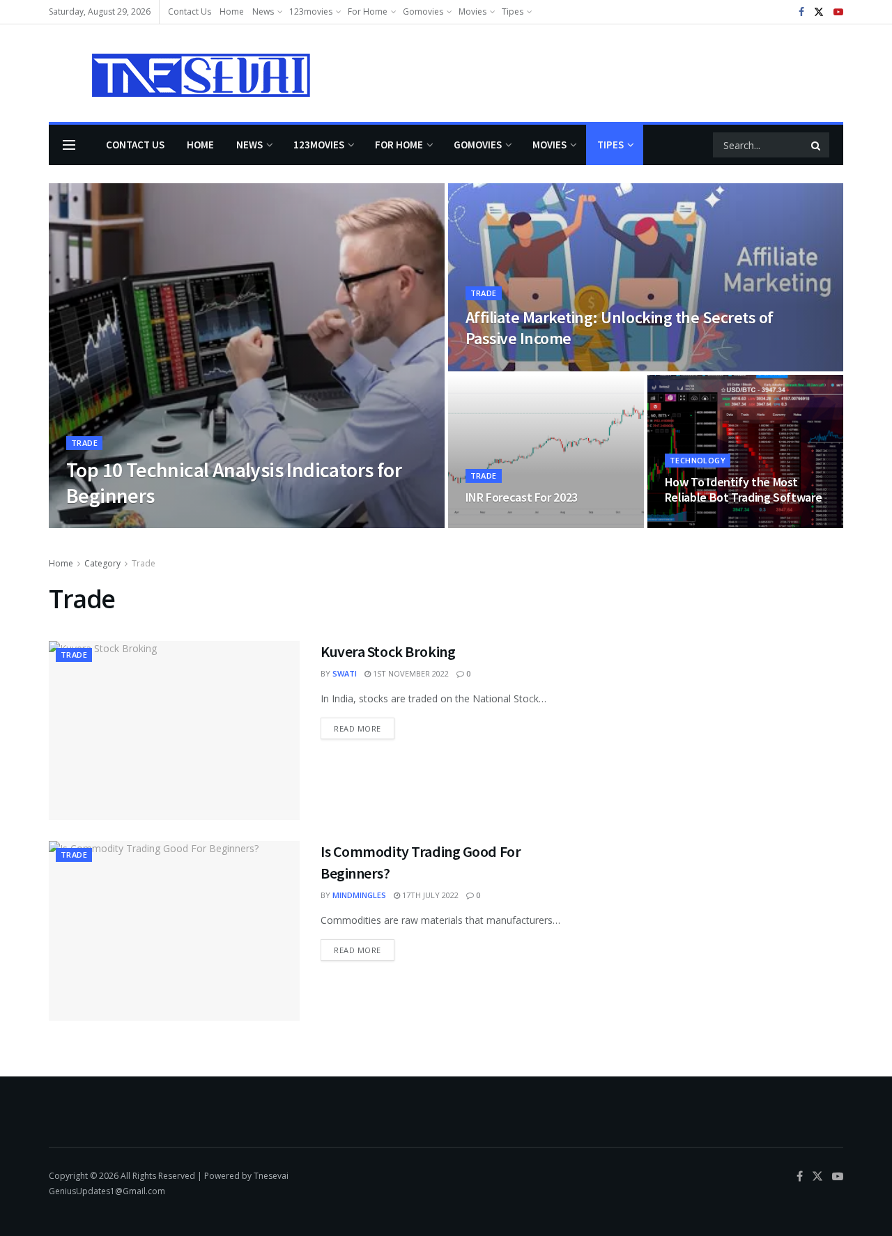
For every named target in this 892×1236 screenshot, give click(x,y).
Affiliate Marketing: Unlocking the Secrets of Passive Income (620, 328)
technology (697, 460)
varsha (93, 523)
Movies (472, 11)
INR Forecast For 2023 (522, 497)
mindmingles (359, 895)
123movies (310, 11)
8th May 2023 (499, 367)
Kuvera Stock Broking (388, 651)
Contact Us (189, 11)
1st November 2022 (410, 673)
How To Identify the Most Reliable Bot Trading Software (743, 490)
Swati (344, 673)
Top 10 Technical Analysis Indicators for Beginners (233, 482)
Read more (357, 728)
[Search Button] (816, 144)
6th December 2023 (160, 523)
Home (232, 11)
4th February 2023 (510, 523)
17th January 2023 (708, 523)
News (263, 11)
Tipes (512, 11)
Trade (84, 443)
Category (102, 563)
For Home (367, 11)
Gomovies (423, 11)
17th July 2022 (429, 895)
